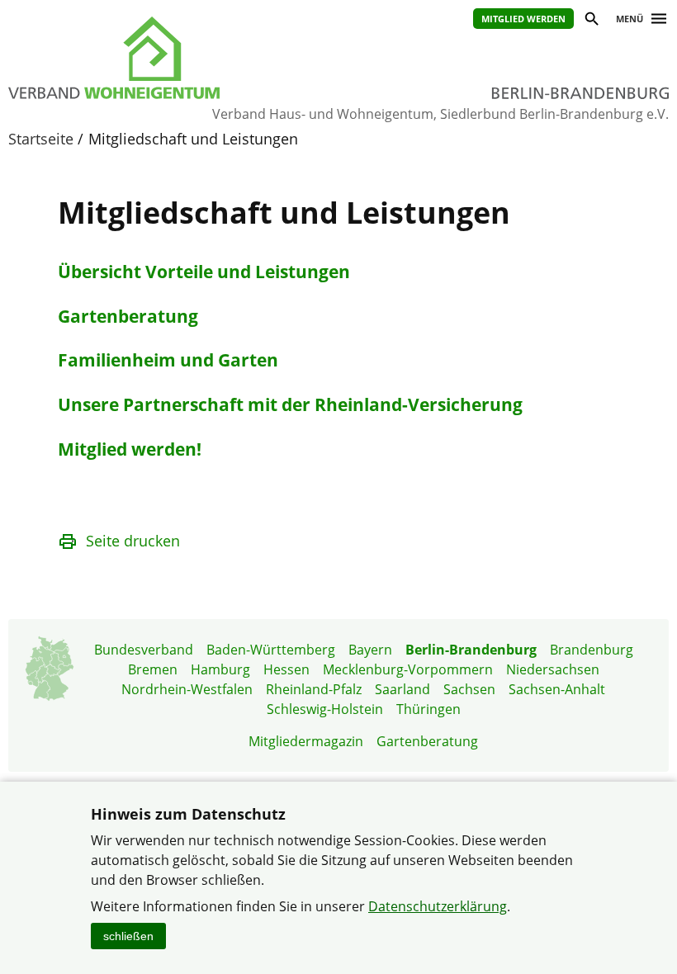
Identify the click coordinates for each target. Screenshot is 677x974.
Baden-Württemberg (270, 650)
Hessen (286, 669)
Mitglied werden (523, 18)
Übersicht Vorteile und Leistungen (204, 271)
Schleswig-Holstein (325, 709)
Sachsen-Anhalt (557, 689)
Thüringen (428, 709)
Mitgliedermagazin (306, 741)
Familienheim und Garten (168, 359)
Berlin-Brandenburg (471, 650)
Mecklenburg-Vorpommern (408, 669)
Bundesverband (143, 650)
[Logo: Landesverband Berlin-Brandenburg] (156, 58)
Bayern (370, 650)
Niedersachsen (552, 669)
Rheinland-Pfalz (314, 689)
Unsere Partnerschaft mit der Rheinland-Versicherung (290, 404)
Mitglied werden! (129, 449)
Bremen (153, 669)
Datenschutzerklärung (437, 906)
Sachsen (469, 689)
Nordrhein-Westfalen (187, 689)
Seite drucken (133, 541)
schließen (128, 936)
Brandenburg (591, 650)
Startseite (40, 139)
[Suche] (590, 21)
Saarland (402, 689)
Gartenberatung (128, 316)
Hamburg (220, 669)
